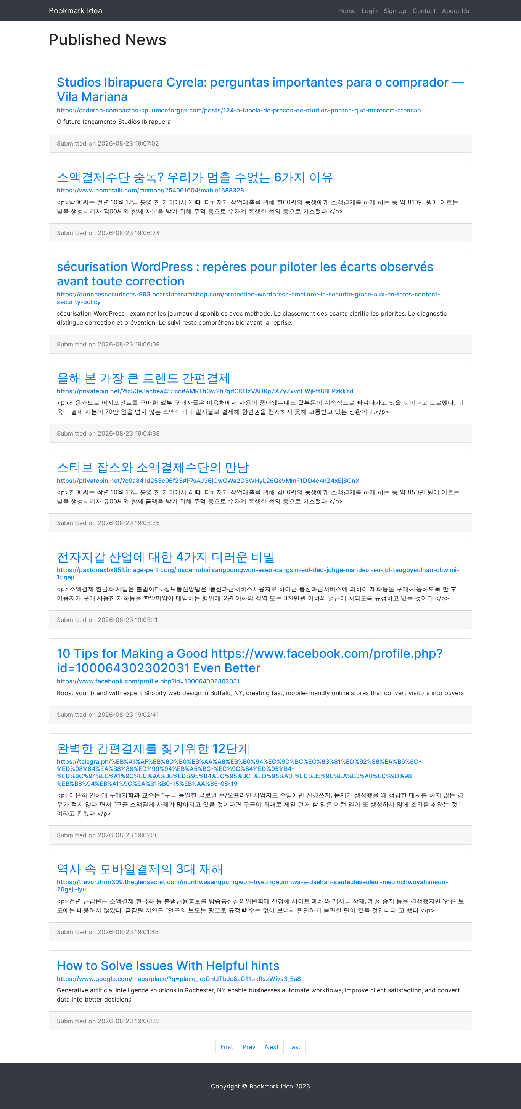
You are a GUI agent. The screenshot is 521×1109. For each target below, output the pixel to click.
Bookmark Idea (75, 10)
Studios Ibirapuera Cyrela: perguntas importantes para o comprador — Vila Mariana (260, 89)
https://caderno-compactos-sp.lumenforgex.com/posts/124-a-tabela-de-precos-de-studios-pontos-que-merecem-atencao (239, 110)
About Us (455, 10)
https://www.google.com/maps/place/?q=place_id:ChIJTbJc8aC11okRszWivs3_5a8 (179, 978)
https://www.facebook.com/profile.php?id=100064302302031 (148, 681)
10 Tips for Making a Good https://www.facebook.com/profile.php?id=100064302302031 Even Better (250, 660)
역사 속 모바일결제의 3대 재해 (140, 868)
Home (346, 10)
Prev (249, 1047)
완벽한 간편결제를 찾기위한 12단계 (153, 748)
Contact (424, 10)
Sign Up (395, 10)
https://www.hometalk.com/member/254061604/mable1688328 (150, 190)
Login (370, 10)
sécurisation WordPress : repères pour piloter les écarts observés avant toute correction (245, 273)
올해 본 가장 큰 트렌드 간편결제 (144, 377)
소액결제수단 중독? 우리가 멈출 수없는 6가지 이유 (195, 177)
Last (294, 1047)
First (226, 1047)
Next (272, 1047)
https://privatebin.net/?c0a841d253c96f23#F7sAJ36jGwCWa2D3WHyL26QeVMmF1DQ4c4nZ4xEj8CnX (208, 480)
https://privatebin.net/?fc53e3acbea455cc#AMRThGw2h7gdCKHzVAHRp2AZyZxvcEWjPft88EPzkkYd (205, 391)
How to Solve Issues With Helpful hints (168, 965)
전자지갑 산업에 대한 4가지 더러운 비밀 (166, 556)
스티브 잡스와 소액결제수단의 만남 (153, 467)
